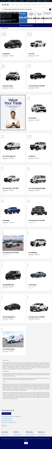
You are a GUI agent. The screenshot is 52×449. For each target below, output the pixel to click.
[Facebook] (3, 425)
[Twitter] (5, 425)
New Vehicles (5, 434)
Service (16, 432)
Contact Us (7, 413)
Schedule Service (18, 434)
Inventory (5, 432)
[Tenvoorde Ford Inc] (5, 4)
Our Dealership (41, 434)
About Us (41, 432)
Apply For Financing (30, 434)
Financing (29, 432)
